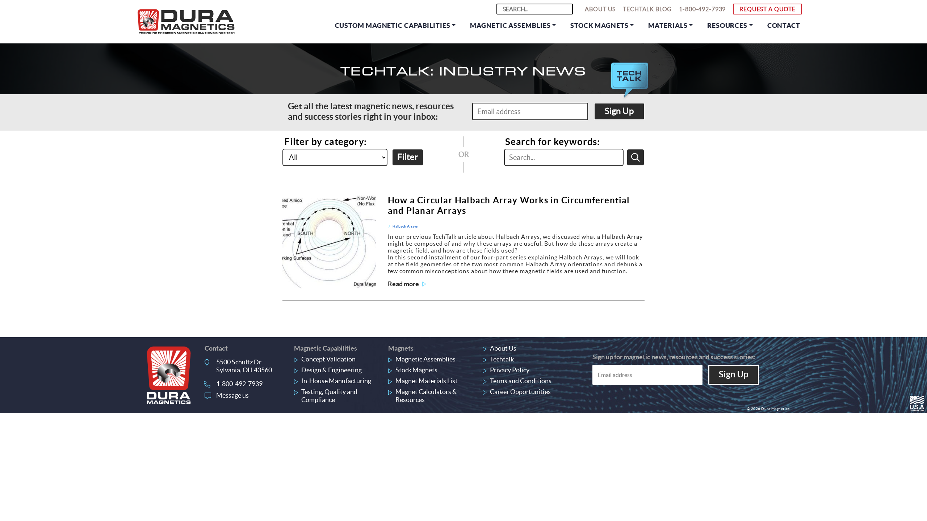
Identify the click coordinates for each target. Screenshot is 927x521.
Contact (783, 25)
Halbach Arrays (405, 226)
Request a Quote (767, 9)
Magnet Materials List (426, 381)
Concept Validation (328, 359)
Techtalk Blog (647, 9)
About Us (600, 9)
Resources (727, 25)
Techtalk (502, 359)
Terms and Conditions (520, 381)
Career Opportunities (520, 391)
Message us (232, 395)
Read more (403, 284)
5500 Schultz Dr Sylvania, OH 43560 (244, 366)
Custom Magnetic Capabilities (392, 25)
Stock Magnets (599, 25)
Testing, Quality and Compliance (329, 395)
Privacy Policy (509, 370)
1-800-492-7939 (702, 9)
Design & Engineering (331, 370)
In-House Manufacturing (336, 381)
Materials (667, 25)
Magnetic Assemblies (510, 25)
